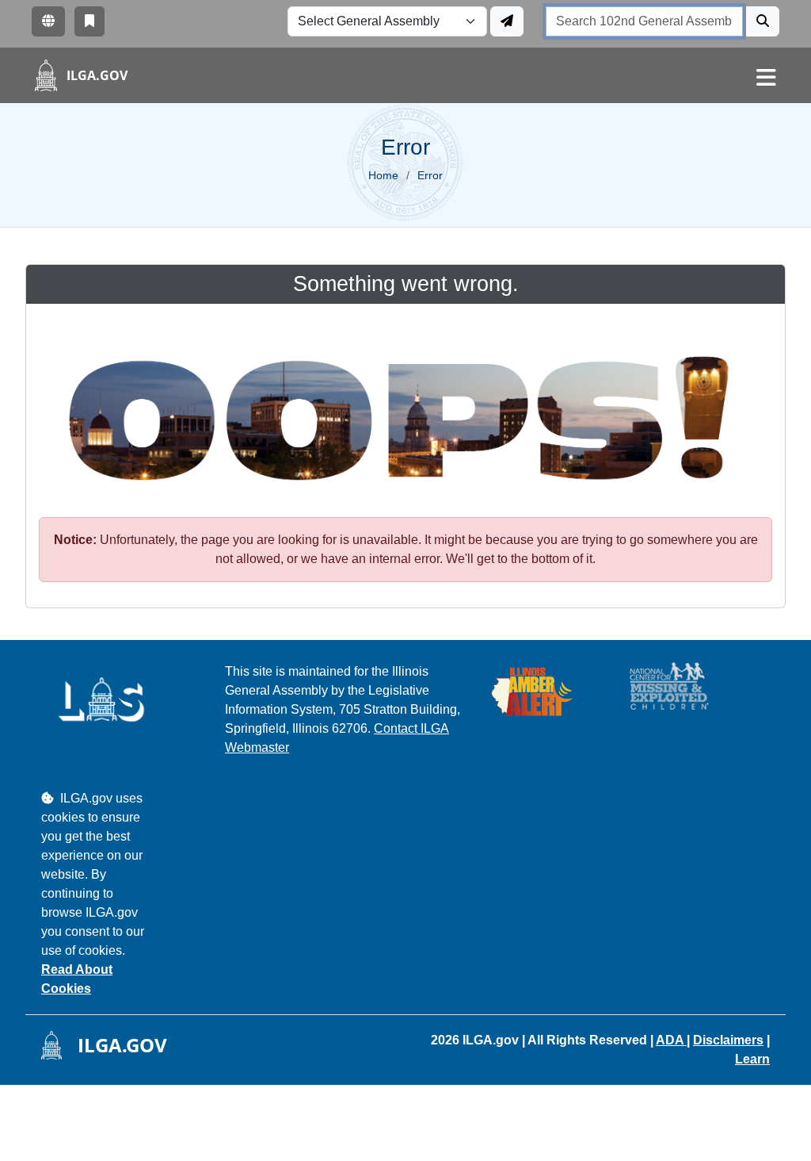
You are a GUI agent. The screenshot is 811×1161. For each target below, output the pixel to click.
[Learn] (89, 21)
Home (383, 175)
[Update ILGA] (507, 21)
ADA (671, 1040)
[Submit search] (762, 21)
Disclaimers (728, 1040)
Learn (752, 1059)
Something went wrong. (406, 284)
